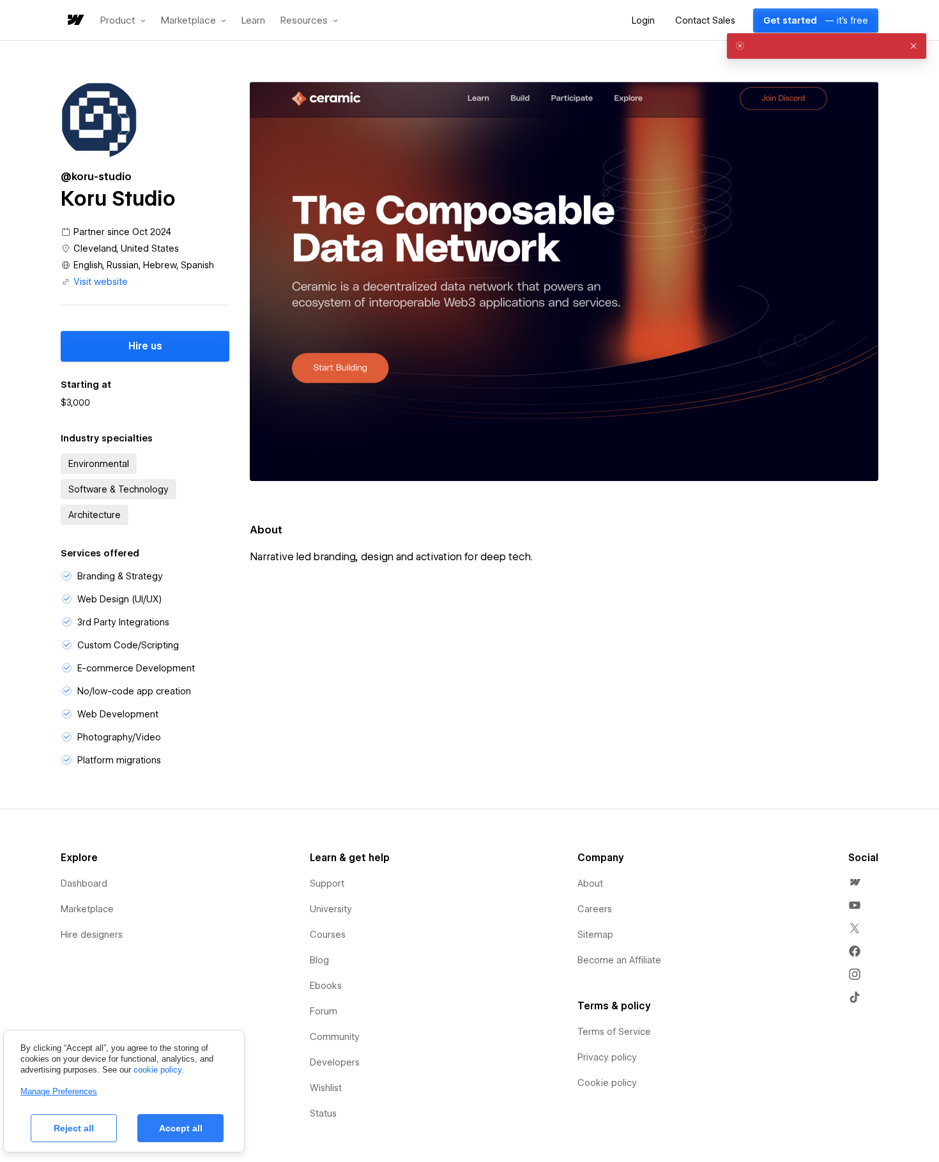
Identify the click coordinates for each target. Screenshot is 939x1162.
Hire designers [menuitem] (92, 934)
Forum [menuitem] (323, 1011)
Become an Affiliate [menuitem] (619, 960)
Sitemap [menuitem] (595, 934)
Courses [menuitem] (328, 934)
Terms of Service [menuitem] (614, 1032)
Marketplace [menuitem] (87, 909)
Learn (253, 20)
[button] (123, 20)
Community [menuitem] (335, 1037)
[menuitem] (854, 882)
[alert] (826, 46)
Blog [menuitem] (319, 960)
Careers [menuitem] (594, 909)
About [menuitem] (590, 883)
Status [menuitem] (323, 1113)
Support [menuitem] (327, 883)
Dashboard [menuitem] (84, 883)
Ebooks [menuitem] (326, 986)
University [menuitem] (331, 909)
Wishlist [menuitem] (326, 1088)
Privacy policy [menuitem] (607, 1057)
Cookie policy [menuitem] (607, 1083)
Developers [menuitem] (335, 1062)
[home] (75, 21)
